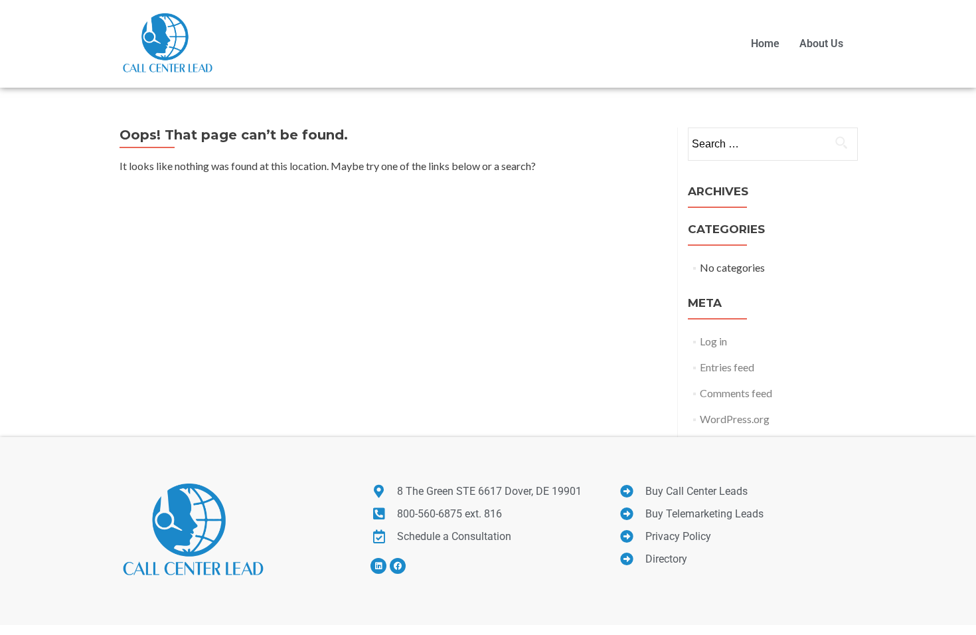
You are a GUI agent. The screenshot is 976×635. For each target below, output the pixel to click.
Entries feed (727, 367)
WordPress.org (735, 418)
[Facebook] (398, 566)
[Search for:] (772, 144)
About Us (821, 43)
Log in (713, 341)
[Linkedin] (378, 566)
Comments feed (736, 393)
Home (765, 43)
